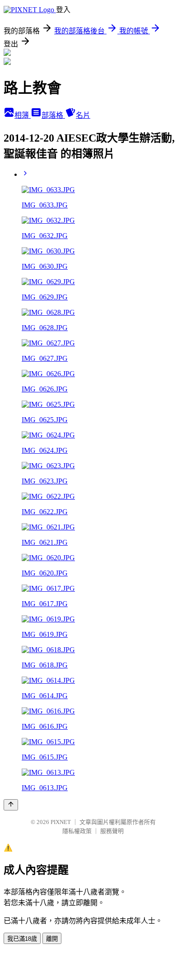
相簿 (22, 115)
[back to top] (11, 804)
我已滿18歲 (22, 938)
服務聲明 (112, 831)
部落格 (53, 115)
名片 (83, 115)
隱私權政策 (77, 831)
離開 (52, 938)
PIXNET (61, 822)
